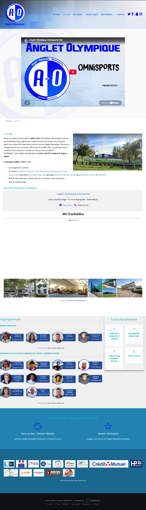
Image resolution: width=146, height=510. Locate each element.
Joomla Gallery (64, 300)
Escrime (63, 171)
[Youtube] (136, 14)
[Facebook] (132, 14)
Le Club (66, 14)
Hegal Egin (42, 175)
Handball (33, 175)
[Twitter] (128, 14)
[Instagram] (140, 14)
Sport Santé (92, 14)
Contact (121, 14)
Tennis (92, 175)
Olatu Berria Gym (69, 175)
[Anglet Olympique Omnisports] (15, 14)
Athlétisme (44, 171)
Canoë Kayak (54, 171)
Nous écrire (67, 205)
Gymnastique (14, 175)
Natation (58, 175)
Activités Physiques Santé (29, 171)
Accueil (56, 14)
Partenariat (107, 14)
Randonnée (84, 175)
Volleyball (101, 175)
